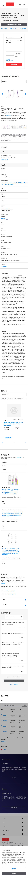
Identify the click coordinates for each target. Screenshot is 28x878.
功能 (4, 599)
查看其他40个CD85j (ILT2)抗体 (14, 24)
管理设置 (14, 868)
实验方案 (24, 28)
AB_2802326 (4, 266)
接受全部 (14, 873)
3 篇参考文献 (15, 20)
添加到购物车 (14, 64)
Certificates (14, 28)
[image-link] (14, 93)
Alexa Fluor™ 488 (5, 208)
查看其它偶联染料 (6, 210)
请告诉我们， (19, 457)
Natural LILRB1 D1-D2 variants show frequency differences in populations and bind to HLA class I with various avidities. (10, 491)
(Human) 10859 (12, 594)
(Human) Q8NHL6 (11, 591)
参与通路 (5, 605)
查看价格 (8, 59)
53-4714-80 (8, 115)
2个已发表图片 (5, 20)
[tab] (14, 600)
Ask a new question (14, 680)
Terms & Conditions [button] (14, 684)
